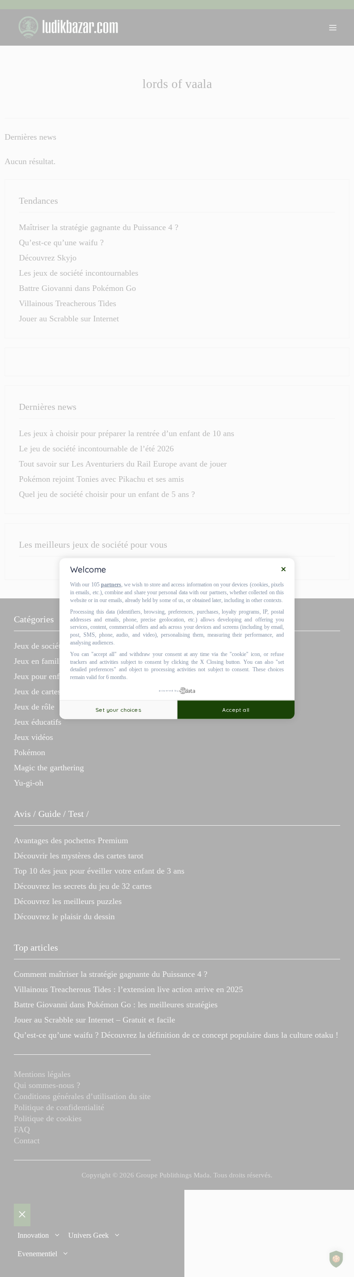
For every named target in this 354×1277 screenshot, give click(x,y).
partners (111, 584)
